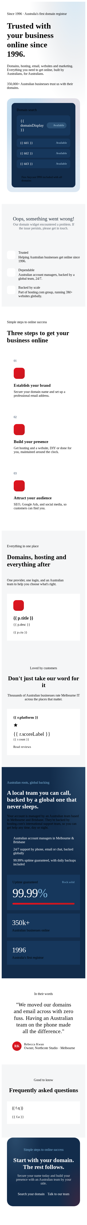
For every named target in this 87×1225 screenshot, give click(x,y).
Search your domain (31, 1194)
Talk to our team (58, 1194)
